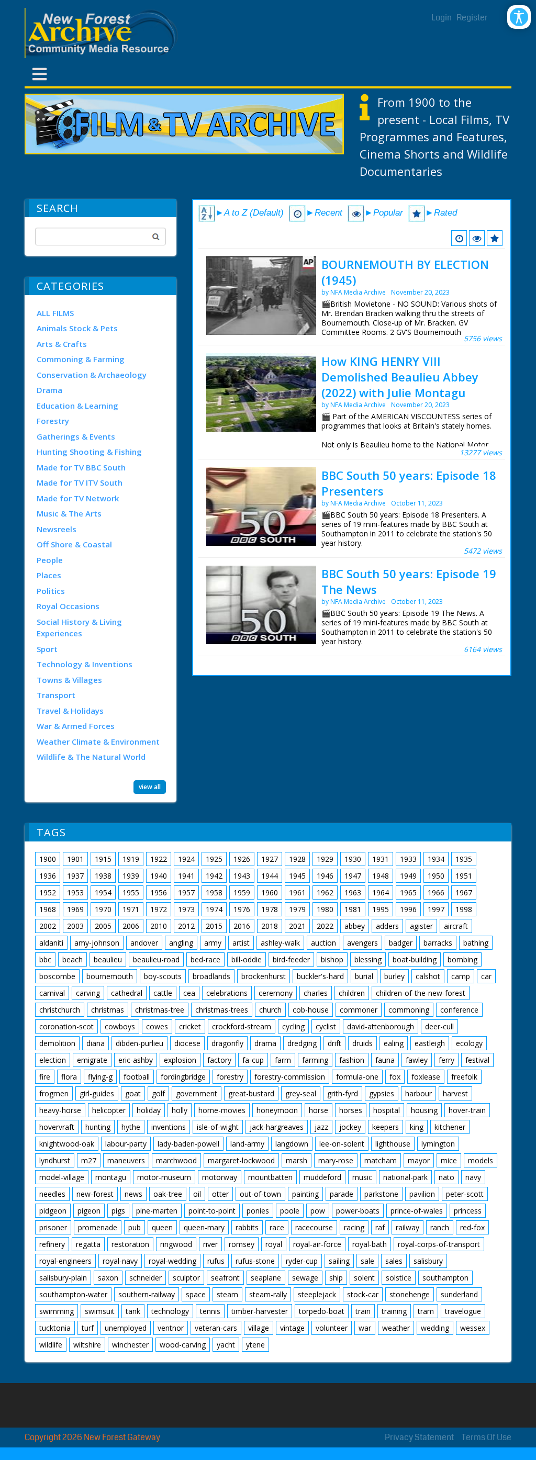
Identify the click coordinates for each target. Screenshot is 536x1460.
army (212, 943)
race (277, 1227)
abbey (354, 926)
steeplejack (317, 1294)
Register (472, 18)
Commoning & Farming (81, 359)
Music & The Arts (69, 513)
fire (44, 1077)
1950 (436, 876)
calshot (428, 976)
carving (88, 993)
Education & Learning (77, 405)
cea (189, 993)
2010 (158, 926)
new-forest (95, 1194)
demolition (57, 1043)
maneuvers (126, 1160)
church (270, 1010)
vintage (292, 1328)
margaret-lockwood (241, 1160)
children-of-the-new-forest (420, 993)
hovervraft (56, 1127)
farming (315, 1060)
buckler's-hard (320, 976)
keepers (385, 1127)
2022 (325, 926)
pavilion (422, 1194)
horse (318, 1110)
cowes (157, 1026)
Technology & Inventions (84, 664)
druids (362, 1043)
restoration (130, 1244)
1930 (352, 859)
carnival (52, 993)
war (365, 1328)
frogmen (54, 1093)
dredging (302, 1043)
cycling (293, 1026)
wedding (435, 1328)
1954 (103, 892)
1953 (75, 892)
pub (134, 1227)
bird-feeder (291, 959)
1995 (380, 909)
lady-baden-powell (188, 1144)
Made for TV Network (78, 498)
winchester (130, 1345)
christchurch (59, 1010)
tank (133, 1311)
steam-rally (268, 1294)
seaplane (266, 1278)
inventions (168, 1127)
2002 (47, 926)
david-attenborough (380, 1026)
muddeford (322, 1177)
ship (336, 1278)
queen (162, 1227)
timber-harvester (259, 1311)
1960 (269, 892)
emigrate (92, 1060)
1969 (75, 909)
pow (317, 1211)
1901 (75, 859)
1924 (186, 859)
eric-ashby (135, 1060)
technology (170, 1311)
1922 (158, 859)
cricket (190, 1026)
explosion (180, 1060)
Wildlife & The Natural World (91, 756)
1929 (325, 859)
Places (49, 575)
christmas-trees (221, 1010)
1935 (463, 859)
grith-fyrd (342, 1093)
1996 (408, 909)
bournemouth (109, 976)
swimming (56, 1311)
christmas (107, 1010)
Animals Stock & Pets (77, 328)
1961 (297, 892)
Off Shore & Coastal (74, 544)
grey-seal (300, 1093)
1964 (380, 892)
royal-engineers (65, 1261)
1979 (297, 909)
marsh (296, 1160)
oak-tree (167, 1194)
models (480, 1160)
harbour (418, 1093)
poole (289, 1211)
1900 (47, 859)
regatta (88, 1244)
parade (341, 1194)
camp (460, 976)
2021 (297, 926)
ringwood (176, 1244)
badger (400, 943)
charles (316, 993)
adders (387, 926)
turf (88, 1328)
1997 (436, 909)
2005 (103, 926)
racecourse (314, 1227)
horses (350, 1110)
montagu (110, 1177)
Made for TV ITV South (79, 482)
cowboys (120, 1026)
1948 (380, 876)
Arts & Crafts (62, 344)
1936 (47, 876)
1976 (241, 909)
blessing (368, 959)
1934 (436, 859)
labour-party (126, 1144)
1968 (47, 909)
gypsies (381, 1093)
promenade (97, 1227)
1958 (214, 892)
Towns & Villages (69, 680)
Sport (47, 649)
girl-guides (97, 1093)
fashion (351, 1060)
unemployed (126, 1328)
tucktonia (55, 1328)
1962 (325, 892)
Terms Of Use (486, 1437)
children (352, 993)
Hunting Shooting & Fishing (89, 451)
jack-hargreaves (277, 1127)
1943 (241, 876)
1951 (463, 876)
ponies (258, 1211)
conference (459, 1010)
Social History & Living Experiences (79, 627)
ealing (394, 1043)
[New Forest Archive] (103, 33)
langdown (291, 1144)
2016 (241, 926)
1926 (241, 859)
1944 (269, 876)
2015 (214, 926)
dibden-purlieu (139, 1043)
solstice (398, 1278)
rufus (216, 1261)
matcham (380, 1160)
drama (265, 1043)
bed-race (205, 959)
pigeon (88, 1211)
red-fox (472, 1227)
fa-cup (253, 1060)
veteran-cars (216, 1328)
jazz (321, 1127)
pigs (118, 1211)
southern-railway (146, 1294)
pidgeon (52, 1211)
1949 (408, 876)
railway (407, 1227)
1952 (47, 892)
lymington (438, 1144)
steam (227, 1294)
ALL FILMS (55, 313)
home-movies (221, 1110)
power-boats (357, 1211)
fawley (417, 1060)
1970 (103, 909)
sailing (339, 1261)
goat (133, 1093)
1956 (158, 892)
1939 (130, 876)
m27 (88, 1160)
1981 (352, 909)
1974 (214, 909)
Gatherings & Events (76, 436)
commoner (358, 1010)
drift (334, 1043)
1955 (130, 892)
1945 (297, 876)
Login (441, 18)
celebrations (227, 993)
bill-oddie (246, 959)
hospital (386, 1110)
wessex (472, 1328)
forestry (230, 1077)
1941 (186, 876)
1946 (325, 876)
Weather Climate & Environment (98, 741)
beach (72, 959)
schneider (145, 1278)
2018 (269, 926)
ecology (469, 1043)
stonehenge (409, 1294)
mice (449, 1160)
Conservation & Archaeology (92, 374)
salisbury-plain (63, 1278)
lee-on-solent (341, 1144)
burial (364, 976)
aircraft (456, 926)
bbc (45, 959)
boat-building (415, 959)
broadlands (211, 976)
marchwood (176, 1160)
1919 (130, 859)
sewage (305, 1278)
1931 (380, 859)
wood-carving (183, 1345)
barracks (437, 943)
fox (394, 1077)
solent (364, 1278)
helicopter (109, 1110)
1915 (103, 859)
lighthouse (392, 1144)
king (416, 1127)
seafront (225, 1278)
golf (158, 1093)
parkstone (381, 1194)
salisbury (428, 1261)
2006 (130, 926)
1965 (408, 892)
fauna (385, 1060)
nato (446, 1177)
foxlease (425, 1077)
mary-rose (335, 1160)
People (50, 560)
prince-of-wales (416, 1211)
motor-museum (164, 1177)
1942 (214, 876)
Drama (49, 390)
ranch (439, 1227)
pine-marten (156, 1211)
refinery (52, 1244)
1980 (325, 909)
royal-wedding (172, 1261)
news (133, 1194)
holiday (149, 1110)
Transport (56, 695)
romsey (241, 1244)
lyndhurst (54, 1160)
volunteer (332, 1328)
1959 (241, 892)
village (258, 1328)
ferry (446, 1060)
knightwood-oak (66, 1144)
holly (179, 1110)
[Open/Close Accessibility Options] (519, 17)
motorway (219, 1177)
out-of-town (260, 1194)
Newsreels (56, 529)
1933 (408, 859)
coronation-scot (66, 1026)
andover (144, 943)
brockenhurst (263, 976)
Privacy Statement (419, 1437)
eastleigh (430, 1043)
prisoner (53, 1227)
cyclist (326, 1026)
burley (394, 976)
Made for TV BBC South (81, 467)
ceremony (276, 993)
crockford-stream (241, 1026)
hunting (97, 1127)
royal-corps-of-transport (439, 1244)
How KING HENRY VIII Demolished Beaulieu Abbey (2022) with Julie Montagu (399, 376)
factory (219, 1060)
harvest (455, 1093)
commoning (408, 1010)
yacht (226, 1345)
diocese (187, 1043)
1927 (269, 859)
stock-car (362, 1294)
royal (273, 1244)
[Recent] (459, 238)
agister (421, 926)
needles (52, 1194)
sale (367, 1261)
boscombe (57, 976)
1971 (130, 909)
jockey (350, 1127)
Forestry (53, 420)
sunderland (459, 1294)
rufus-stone (255, 1261)
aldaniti (51, 943)
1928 (297, 859)
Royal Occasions (68, 606)
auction (323, 943)
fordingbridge (183, 1077)
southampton (445, 1278)
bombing (462, 959)
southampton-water (73, 1294)
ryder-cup (302, 1261)
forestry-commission (289, 1077)
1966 (436, 892)
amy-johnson (96, 943)
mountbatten (270, 1177)
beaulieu (108, 959)
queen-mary (204, 1227)
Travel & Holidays (70, 710)
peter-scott (465, 1194)
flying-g (100, 1077)
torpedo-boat (321, 1311)
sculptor (186, 1278)
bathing (475, 943)
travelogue (463, 1311)
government (196, 1093)
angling (181, 943)
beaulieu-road (156, 959)
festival (477, 1060)
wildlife (50, 1345)
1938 (103, 876)
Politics (51, 591)
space (196, 1294)
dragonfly (227, 1043)
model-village (61, 1177)
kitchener (449, 1127)
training (394, 1311)
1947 (352, 876)
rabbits (247, 1227)
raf (380, 1227)
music (362, 1177)
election (52, 1060)
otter (220, 1194)
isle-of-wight (218, 1127)
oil (197, 1194)
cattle (162, 993)
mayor (419, 1160)
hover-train (467, 1110)
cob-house (311, 1010)
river (210, 1244)
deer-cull (439, 1026)
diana (95, 1043)
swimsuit (100, 1311)
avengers (362, 943)
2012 (186, 926)
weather (396, 1328)
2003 (75, 926)
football (137, 1077)
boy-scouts (163, 976)
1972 (158, 909)
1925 (214, 859)
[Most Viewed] (477, 238)
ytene (255, 1345)
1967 (463, 892)
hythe (130, 1127)
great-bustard (251, 1093)
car (486, 976)
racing (354, 1227)
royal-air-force (317, 1244)
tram (426, 1311)
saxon (108, 1278)
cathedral (126, 993)
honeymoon (277, 1110)
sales (394, 1261)
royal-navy (120, 1261)
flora (69, 1077)
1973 (186, 909)
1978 (269, 909)
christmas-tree (159, 1010)
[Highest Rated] (494, 238)
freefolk (464, 1077)
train (363, 1311)
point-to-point (212, 1211)
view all (150, 786)
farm (283, 1060)
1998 (463, 909)
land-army (247, 1144)
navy (473, 1177)
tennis (210, 1311)
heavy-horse (60, 1110)
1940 (158, 876)
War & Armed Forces (76, 726)
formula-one (357, 1077)
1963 (352, 892)
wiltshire (87, 1345)
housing (424, 1110)
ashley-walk (280, 943)
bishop (332, 959)
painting (305, 1194)
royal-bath (369, 1244)
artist (241, 943)
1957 (186, 892)
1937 (75, 876)
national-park (405, 1177)
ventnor (171, 1328)
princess (468, 1211)
